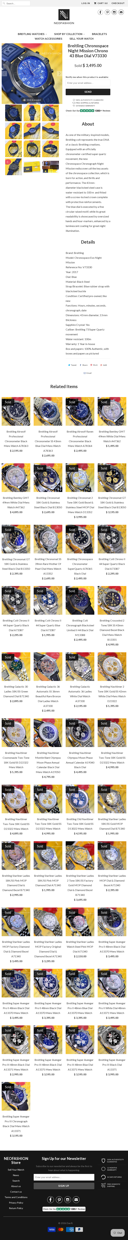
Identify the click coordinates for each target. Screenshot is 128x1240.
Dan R (69, 1223)
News (16, 1175)
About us (16, 1186)
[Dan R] (64, 17)
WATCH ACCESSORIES (48, 38)
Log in (86, 3)
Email (89, 373)
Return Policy (16, 1208)
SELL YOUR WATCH (82, 38)
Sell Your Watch (16, 1169)
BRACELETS (99, 34)
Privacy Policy (16, 1202)
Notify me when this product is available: (87, 77)
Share (85, 365)
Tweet (73, 365)
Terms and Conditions (16, 1197)
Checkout (118, 3)
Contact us (16, 1191)
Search (16, 1180)
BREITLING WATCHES (31, 34)
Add (105, 365)
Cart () (102, 3)
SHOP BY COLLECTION (68, 34)
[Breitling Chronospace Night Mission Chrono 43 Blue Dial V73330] (13, 113)
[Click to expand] (32, 73)
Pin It (95, 365)
